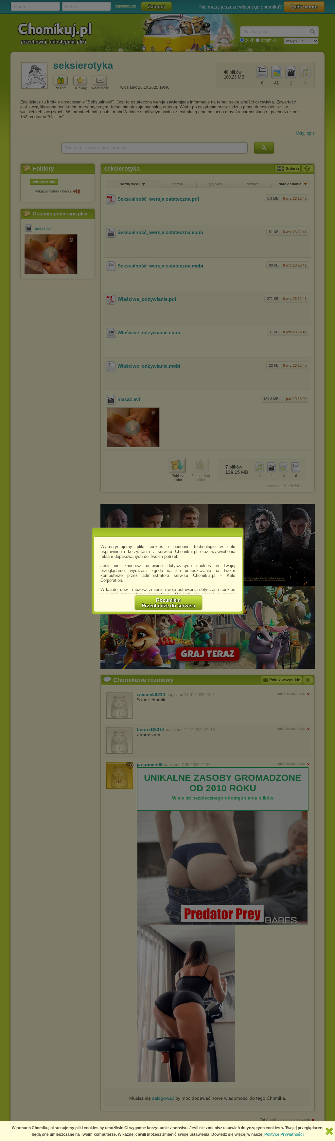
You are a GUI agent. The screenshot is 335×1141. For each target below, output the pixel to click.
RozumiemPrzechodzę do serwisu (168, 602)
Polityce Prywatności (284, 1134)
